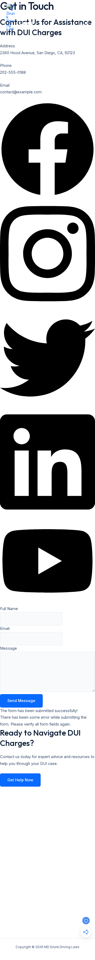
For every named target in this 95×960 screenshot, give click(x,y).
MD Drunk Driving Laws (42, 19)
